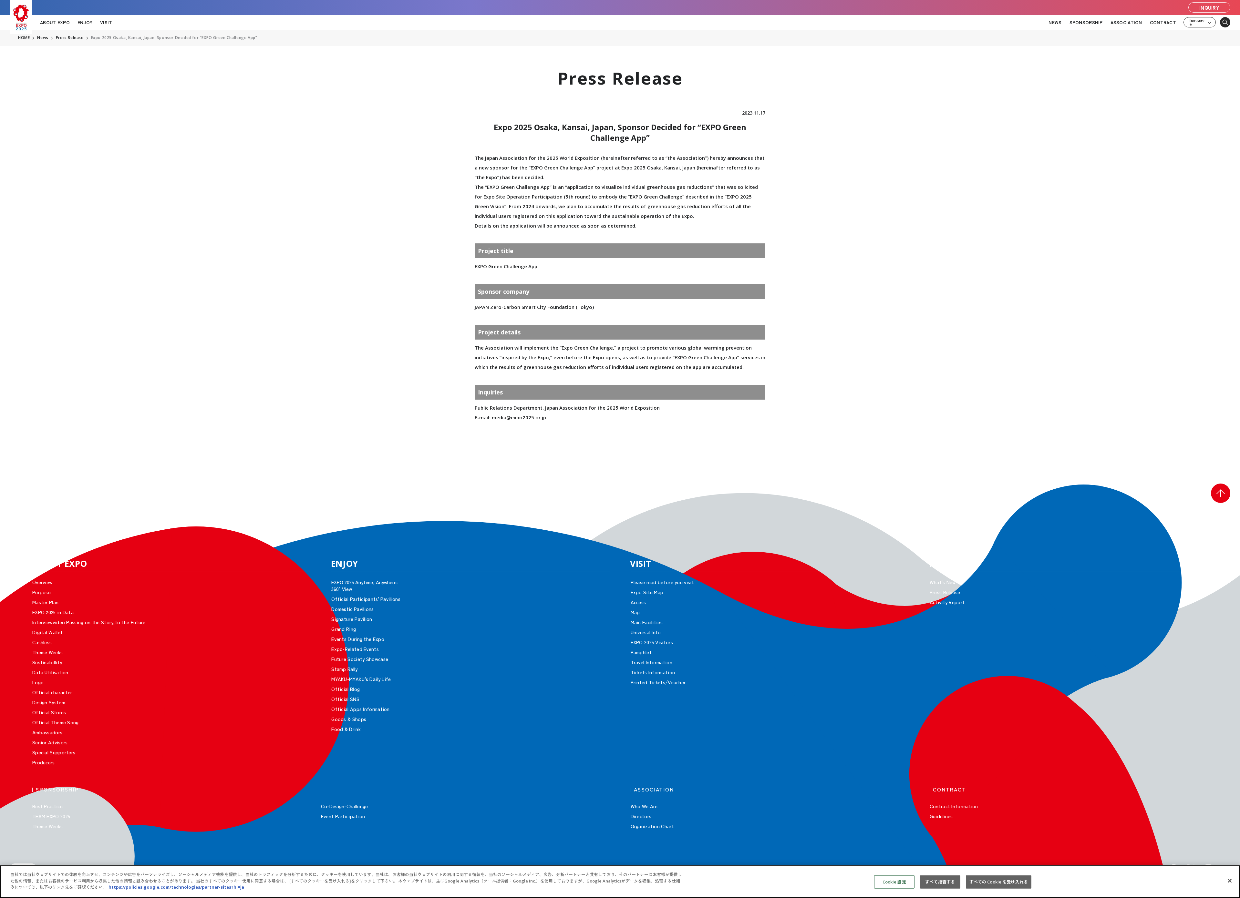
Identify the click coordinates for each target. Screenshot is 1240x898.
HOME (24, 37)
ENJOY (85, 22)
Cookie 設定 (894, 882)
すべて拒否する (940, 882)
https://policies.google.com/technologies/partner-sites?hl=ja (176, 887)
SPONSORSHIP (1086, 22)
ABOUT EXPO (55, 22)
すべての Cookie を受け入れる (998, 882)
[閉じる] (1230, 881)
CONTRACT (1163, 22)
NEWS (1055, 22)
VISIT (106, 22)
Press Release (70, 37)
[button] (1220, 493)
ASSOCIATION (1126, 22)
